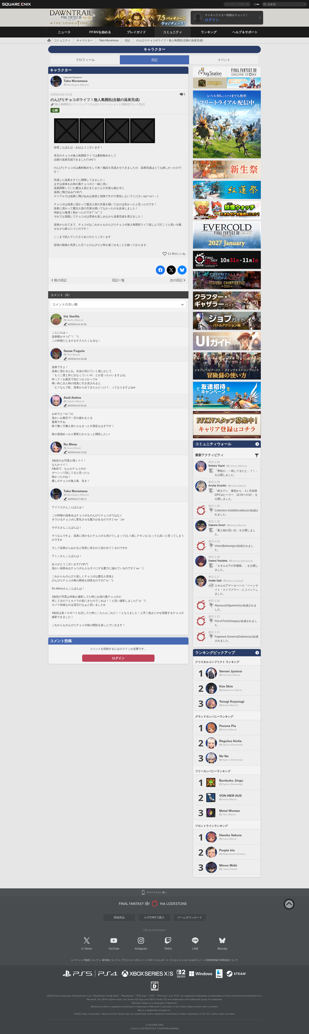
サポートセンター (157, 960)
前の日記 (60, 280)
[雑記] (125, 104)
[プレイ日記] (137, 104)
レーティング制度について (84, 960)
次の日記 (176, 280)
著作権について (110, 960)
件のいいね (176, 253)
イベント (224, 60)
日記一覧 (118, 280)
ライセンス (175, 960)
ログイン (118, 658)
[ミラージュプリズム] (83, 104)
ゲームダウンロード (190, 917)
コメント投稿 (61, 641)
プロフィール (85, 60)
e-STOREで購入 (154, 917)
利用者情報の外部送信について (222, 960)
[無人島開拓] (62, 104)
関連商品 (119, 917)
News (88, 948)
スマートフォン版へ (157, 892)
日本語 (271, 4)
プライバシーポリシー (132, 960)
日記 (154, 60)
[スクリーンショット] (109, 104)
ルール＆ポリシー (193, 960)
